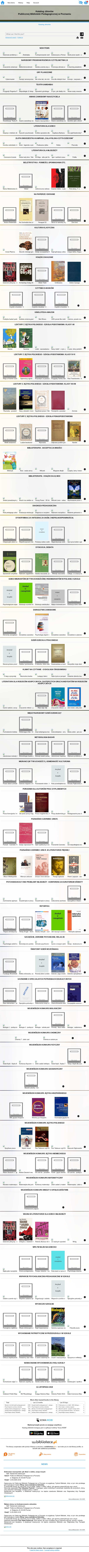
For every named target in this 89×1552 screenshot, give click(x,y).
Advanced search (10, 37)
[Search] (82, 34)
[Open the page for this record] (10, 53)
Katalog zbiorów (45, 24)
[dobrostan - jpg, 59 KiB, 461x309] (9, 1496)
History (20, 3)
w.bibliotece (49, 1446)
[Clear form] (77, 37)
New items (11, 3)
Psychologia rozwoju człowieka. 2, (67, 1412)
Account (36, 3)
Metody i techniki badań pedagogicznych (15, 1405)
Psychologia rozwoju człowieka (12, 1412)
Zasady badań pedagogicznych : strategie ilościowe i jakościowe (21, 1410)
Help (28, 3)
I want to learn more (36, 1550)
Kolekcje (20, 37)
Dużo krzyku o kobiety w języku (66, 1407)
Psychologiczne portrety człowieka (13, 1407)
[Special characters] (82, 37)
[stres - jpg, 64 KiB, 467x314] (7, 1527)
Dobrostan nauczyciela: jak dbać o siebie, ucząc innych (24, 1472)
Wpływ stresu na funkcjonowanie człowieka (20, 1504)
